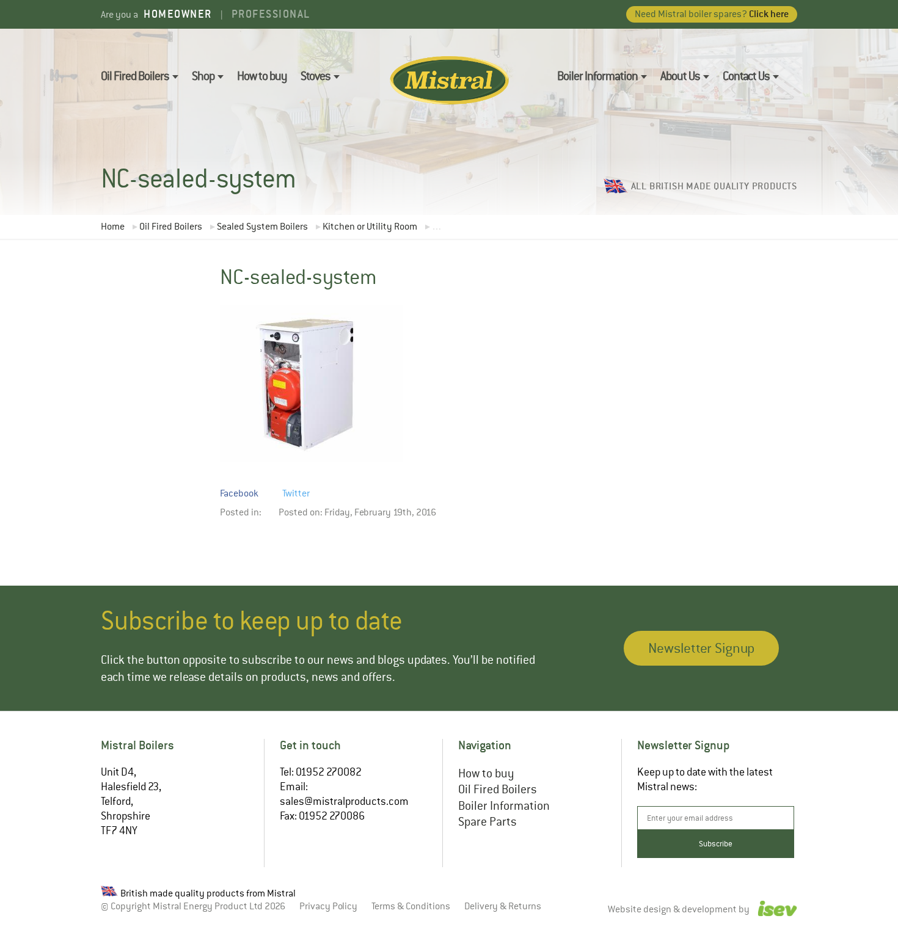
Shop (203, 76)
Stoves (315, 76)
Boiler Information (597, 76)
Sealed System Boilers (262, 227)
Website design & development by (679, 910)
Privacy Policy (328, 906)
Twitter (296, 493)
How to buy (262, 76)
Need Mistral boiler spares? (712, 13)
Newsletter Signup (701, 648)
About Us (680, 76)
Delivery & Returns (502, 906)
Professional (271, 14)
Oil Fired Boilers (135, 76)
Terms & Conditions (410, 906)
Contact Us (746, 76)
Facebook (239, 493)
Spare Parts (487, 821)
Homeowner (178, 14)
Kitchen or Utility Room (370, 227)
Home (113, 227)
